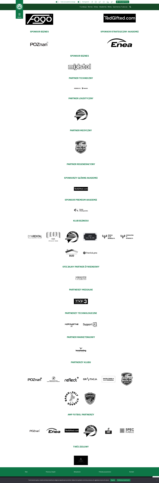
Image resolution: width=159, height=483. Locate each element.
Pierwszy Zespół (50, 472)
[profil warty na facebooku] (92, 2)
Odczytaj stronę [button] (123, 2)
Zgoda (113, 480)
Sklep (96, 7)
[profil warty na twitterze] (100, 2)
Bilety (110, 7)
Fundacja (83, 7)
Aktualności (77, 472)
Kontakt (131, 472)
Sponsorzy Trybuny (120, 7)
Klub (26, 472)
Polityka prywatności (105, 472)
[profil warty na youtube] (104, 2)
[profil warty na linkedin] (108, 2)
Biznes (90, 7)
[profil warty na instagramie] (96, 2)
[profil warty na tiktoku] (112, 2)
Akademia (102, 7)
